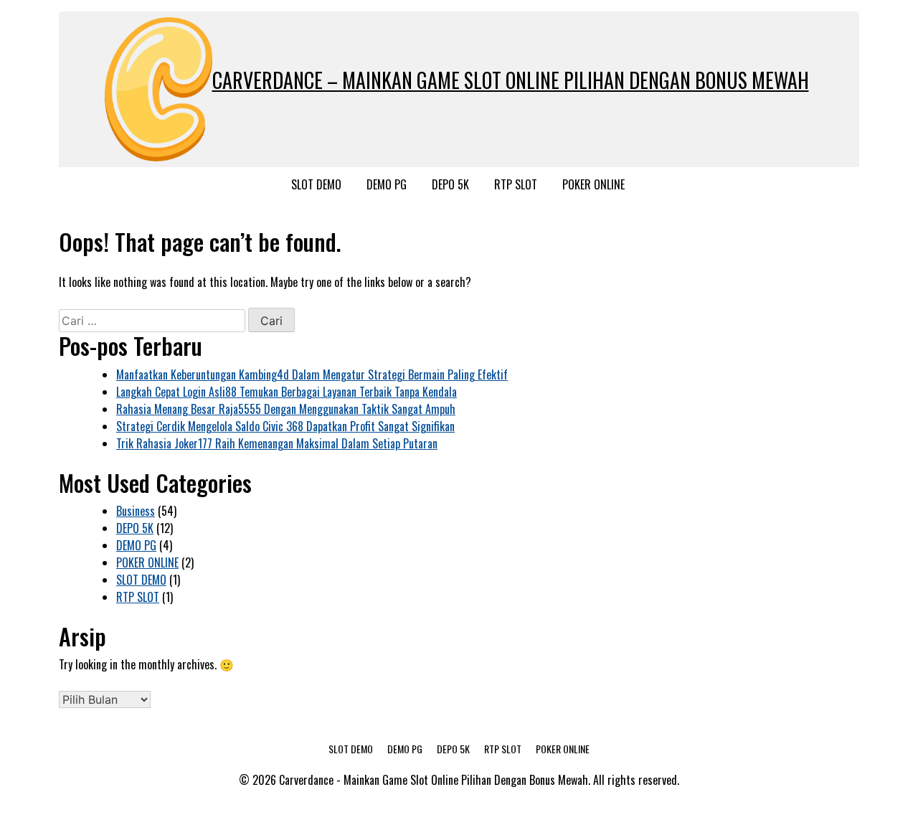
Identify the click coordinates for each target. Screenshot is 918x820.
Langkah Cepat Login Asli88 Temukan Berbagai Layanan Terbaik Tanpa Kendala (286, 391)
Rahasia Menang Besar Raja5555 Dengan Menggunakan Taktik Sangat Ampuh (285, 409)
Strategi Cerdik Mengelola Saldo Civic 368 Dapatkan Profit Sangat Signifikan (285, 426)
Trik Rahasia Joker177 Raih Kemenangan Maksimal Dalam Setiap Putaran (276, 443)
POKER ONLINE (593, 184)
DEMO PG (386, 184)
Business (135, 510)
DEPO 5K (450, 184)
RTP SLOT (515, 184)
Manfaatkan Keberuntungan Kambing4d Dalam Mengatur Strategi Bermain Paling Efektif (312, 374)
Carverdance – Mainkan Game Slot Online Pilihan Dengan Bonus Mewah (510, 80)
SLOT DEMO (316, 184)
